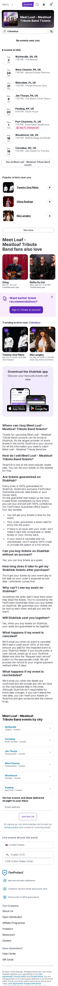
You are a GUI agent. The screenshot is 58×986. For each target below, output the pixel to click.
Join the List (27, 816)
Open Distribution (12, 916)
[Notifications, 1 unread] (51, 4)
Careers (6, 940)
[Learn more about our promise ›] (13, 872)
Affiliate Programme (13, 922)
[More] (50, 13)
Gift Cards (7, 959)
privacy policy (11, 827)
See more (28, 230)
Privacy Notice (20, 976)
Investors (7, 928)
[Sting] (15, 271)
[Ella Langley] (42, 344)
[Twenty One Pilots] (15, 344)
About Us (7, 911)
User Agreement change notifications (24, 983)
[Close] (51, 296)
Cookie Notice (36, 976)
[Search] (37, 4)
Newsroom (8, 934)
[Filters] (51, 31)
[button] (10, 4)
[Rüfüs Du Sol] (42, 271)
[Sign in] (43, 4)
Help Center (9, 953)
